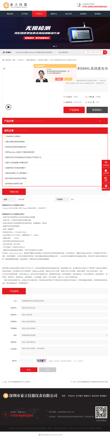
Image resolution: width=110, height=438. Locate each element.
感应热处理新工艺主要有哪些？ (16, 173)
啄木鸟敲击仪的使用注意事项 (15, 178)
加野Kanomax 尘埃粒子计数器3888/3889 (19, 152)
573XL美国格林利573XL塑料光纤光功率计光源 (92, 382)
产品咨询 (74, 110)
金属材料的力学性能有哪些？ (15, 168)
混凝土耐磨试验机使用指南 (15, 142)
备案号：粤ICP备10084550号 (58, 428)
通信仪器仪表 (30, 60)
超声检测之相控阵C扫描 (14, 183)
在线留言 (83, 14)
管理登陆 (98, 428)
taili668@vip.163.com (66, 412)
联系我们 (98, 14)
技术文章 (68, 14)
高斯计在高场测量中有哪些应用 (16, 162)
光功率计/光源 (42, 60)
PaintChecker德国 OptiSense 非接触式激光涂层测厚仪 (34, 52)
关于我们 (24, 14)
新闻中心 (54, 14)
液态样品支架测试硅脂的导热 (15, 147)
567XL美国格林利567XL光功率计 (19, 382)
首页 (13, 60)
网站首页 (10, 14)
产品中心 (39, 14)
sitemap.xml (73, 428)
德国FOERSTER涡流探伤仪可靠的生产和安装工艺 (23, 157)
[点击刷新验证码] (41, 361)
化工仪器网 (90, 428)
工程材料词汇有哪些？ (13, 136)
